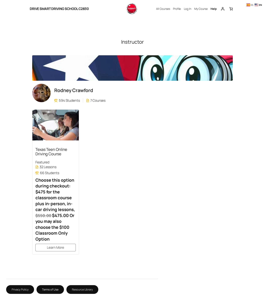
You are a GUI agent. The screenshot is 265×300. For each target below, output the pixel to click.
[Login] (222, 9)
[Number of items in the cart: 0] (231, 9)
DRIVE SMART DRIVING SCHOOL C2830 (59, 8)
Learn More (55, 247)
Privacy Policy (20, 289)
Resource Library (82, 289)
